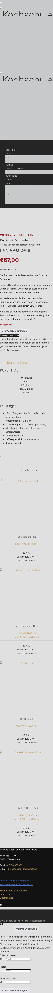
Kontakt (9, 180)
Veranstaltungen (14, 168)
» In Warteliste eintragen (14, 331)
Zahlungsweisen (18, 194)
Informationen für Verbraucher (24, 187)
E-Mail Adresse (7, 955)
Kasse (13, 202)
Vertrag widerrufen (26, 928)
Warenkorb (15, 198)
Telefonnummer (8, 978)
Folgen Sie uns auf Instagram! (15, 880)
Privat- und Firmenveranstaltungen (25, 172)
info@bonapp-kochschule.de (22, 869)
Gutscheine (11, 176)
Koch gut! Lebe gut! (19, 161)
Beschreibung (17, 362)
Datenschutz (6, 897)
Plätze (3, 966)
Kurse (8, 154)
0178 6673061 (16, 865)
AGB (13, 191)
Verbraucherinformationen (13, 890)
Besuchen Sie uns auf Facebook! (16, 884)
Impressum (5, 894)
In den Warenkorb (26, 560)
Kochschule (11, 150)
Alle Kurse (15, 157)
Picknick (9, 165)
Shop (7, 183)
